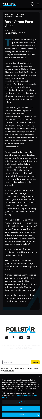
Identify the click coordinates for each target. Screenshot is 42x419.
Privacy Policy (33, 368)
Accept (21, 415)
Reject (21, 408)
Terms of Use (9, 371)
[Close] (39, 376)
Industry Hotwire (11, 34)
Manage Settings (21, 402)
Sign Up (35, 362)
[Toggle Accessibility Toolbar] (37, 414)
